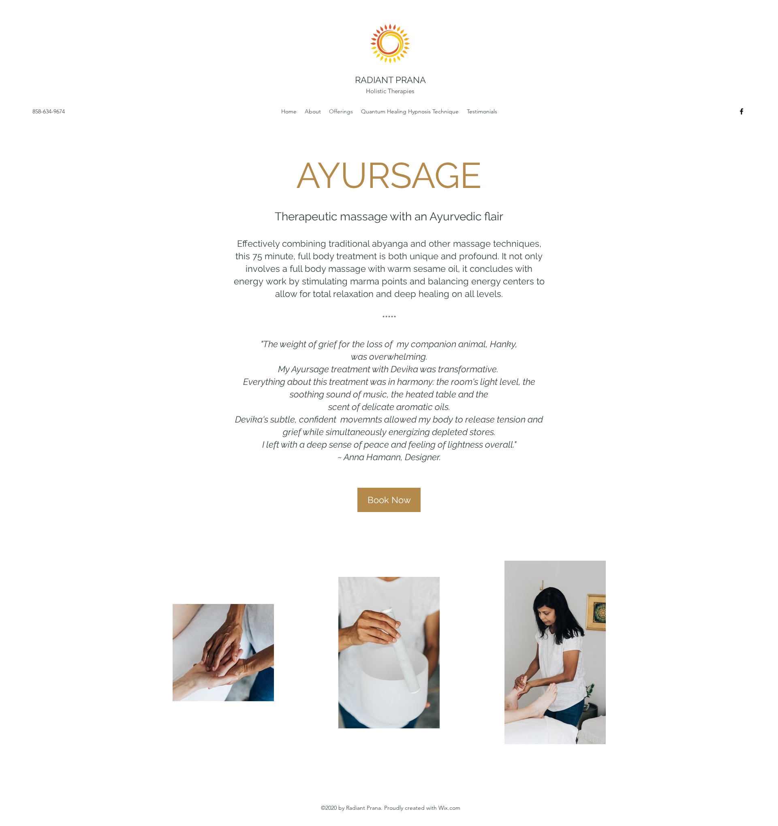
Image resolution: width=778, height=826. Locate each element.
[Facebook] (741, 111)
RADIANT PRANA (390, 80)
